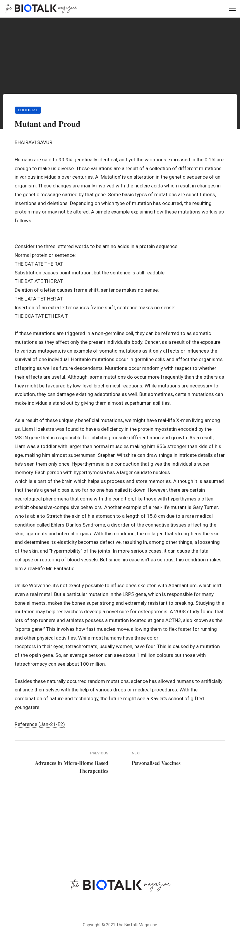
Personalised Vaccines (156, 763)
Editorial (28, 110)
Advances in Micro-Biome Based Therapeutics (71, 767)
